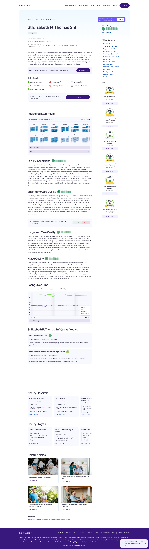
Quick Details (107, 44)
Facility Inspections (109, 51)
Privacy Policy (117, 533)
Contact (60, 533)
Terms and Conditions (102, 533)
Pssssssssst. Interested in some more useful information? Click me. (134, 543)
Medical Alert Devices (110, 5)
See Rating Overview (107, 32)
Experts (81, 533)
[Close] (145, 543)
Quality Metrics (108, 64)
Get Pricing (81, 70)
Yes (78, 222)
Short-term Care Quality (111, 54)
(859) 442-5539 (33, 443)
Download (120, 19)
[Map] (60, 377)
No (87, 222)
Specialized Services (110, 46)
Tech (74, 533)
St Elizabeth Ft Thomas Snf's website (40, 41)
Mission (68, 533)
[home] (25, 5)
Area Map (106, 69)
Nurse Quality (107, 59)
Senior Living (95, 5)
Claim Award (109, 103)
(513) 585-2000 (59, 414)
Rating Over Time (109, 61)
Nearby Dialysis (108, 74)
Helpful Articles (108, 77)
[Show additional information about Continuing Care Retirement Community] (81, 82)
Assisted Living (83, 5)
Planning (90, 533)
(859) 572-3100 (50, 45)
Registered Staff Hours (110, 49)
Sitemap (127, 533)
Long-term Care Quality (111, 56)
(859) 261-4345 (59, 443)
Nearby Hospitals (109, 72)
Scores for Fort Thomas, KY (112, 67)
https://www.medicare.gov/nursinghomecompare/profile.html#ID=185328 (49, 519)
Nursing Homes (70, 5)
